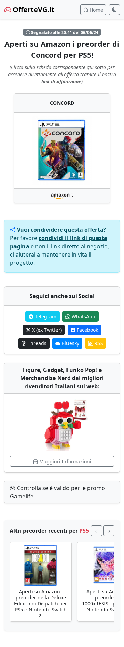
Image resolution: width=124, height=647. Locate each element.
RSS (98, 343)
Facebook (86, 330)
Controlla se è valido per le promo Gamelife (57, 492)
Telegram (44, 316)
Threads (36, 343)
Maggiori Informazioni (64, 461)
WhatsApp (82, 316)
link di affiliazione (61, 81)
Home (95, 10)
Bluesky (69, 343)
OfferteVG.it (32, 9)
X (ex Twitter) (46, 330)
